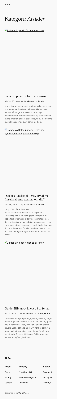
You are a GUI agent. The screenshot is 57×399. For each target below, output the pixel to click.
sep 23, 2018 (11, 204)
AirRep (8, 4)
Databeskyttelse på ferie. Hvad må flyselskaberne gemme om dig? (27, 197)
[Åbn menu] (50, 4)
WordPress (23, 393)
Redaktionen (29, 101)
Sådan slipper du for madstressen (26, 96)
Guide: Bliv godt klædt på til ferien (27, 308)
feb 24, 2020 (11, 101)
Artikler (41, 101)
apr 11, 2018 (10, 313)
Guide (47, 313)
